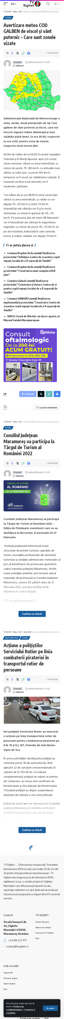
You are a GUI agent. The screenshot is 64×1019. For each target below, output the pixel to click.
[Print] (28, 53)
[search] (48, 4)
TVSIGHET (17, 62)
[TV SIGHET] (32, 4)
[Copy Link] (23, 53)
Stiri (8, 18)
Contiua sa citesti (32, 613)
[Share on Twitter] (17, 53)
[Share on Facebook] (12, 53)
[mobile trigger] (7, 3)
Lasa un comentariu (48, 407)
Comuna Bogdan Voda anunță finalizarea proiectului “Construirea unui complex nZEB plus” (29, 270)
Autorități (11, 638)
